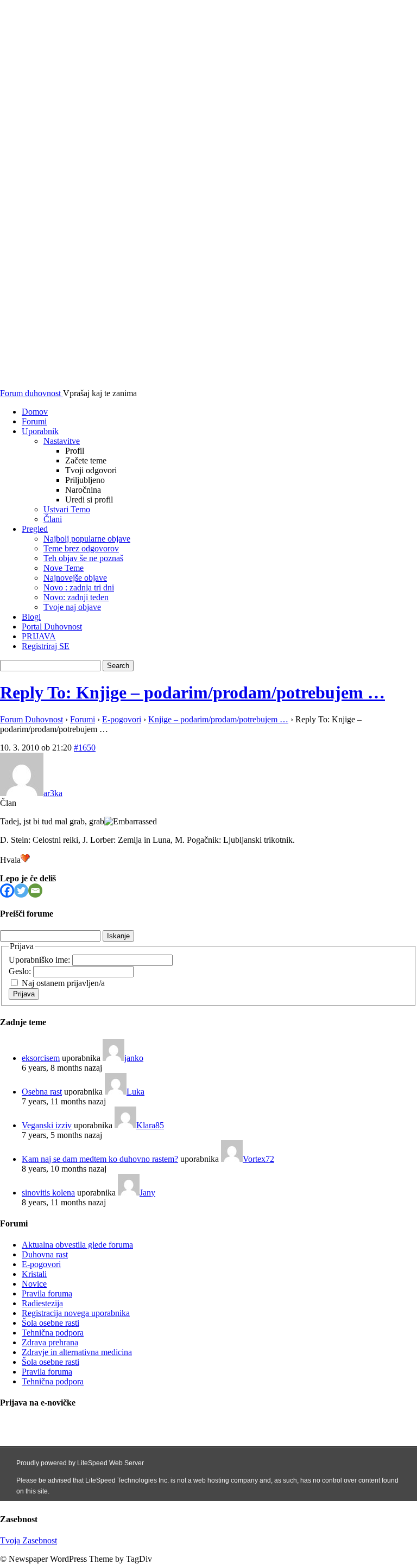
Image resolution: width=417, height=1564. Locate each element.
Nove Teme (63, 568)
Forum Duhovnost (31, 719)
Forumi (34, 421)
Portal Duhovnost (52, 626)
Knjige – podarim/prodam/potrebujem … (218, 719)
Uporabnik (40, 431)
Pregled (35, 528)
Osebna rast (42, 1091)
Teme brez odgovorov (81, 548)
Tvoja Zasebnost (28, 1540)
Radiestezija (42, 1303)
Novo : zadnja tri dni (78, 587)
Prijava (24, 994)
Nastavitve (61, 441)
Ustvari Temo (66, 509)
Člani (52, 519)
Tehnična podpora (53, 1332)
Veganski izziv (47, 1125)
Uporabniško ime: (40, 959)
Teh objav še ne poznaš (83, 558)
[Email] (35, 890)
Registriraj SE (46, 646)
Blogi (31, 616)
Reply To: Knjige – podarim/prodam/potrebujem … (192, 692)
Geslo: (21, 971)
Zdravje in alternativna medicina (77, 1352)
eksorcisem (41, 1058)
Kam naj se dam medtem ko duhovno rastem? (100, 1159)
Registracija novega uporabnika (76, 1313)
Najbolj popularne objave (86, 538)
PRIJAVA (39, 636)
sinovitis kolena (48, 1192)
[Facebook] (7, 890)
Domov (35, 411)
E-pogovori (121, 719)
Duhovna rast (45, 1254)
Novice (34, 1283)
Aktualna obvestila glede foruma (77, 1244)
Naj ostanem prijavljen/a (63, 983)
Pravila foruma (47, 1293)
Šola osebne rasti (50, 1322)
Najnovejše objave (75, 577)
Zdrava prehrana (50, 1342)
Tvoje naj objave (72, 607)
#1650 (85, 747)
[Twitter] (21, 890)
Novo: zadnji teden (76, 597)
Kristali (34, 1274)
